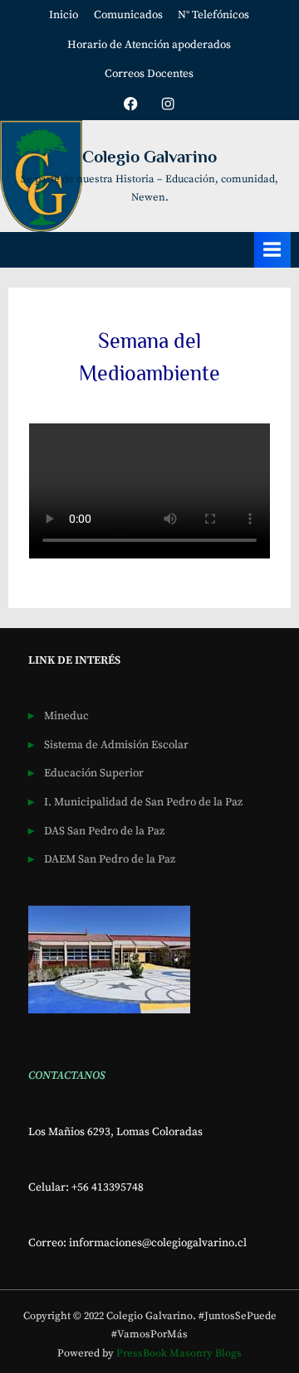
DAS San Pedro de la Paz (104, 831)
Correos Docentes (149, 74)
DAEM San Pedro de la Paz (109, 860)
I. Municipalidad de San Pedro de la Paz (143, 802)
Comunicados (128, 15)
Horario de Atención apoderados (149, 45)
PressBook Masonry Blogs (179, 1353)
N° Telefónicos (213, 15)
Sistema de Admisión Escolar (116, 745)
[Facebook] (130, 102)
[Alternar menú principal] (272, 250)
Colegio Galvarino (149, 157)
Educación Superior (94, 773)
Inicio (63, 15)
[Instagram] (168, 102)
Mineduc (66, 716)
